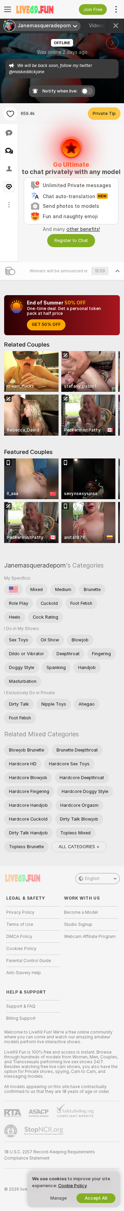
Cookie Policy (72, 1185)
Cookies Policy (21, 948)
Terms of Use (19, 924)
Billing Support (20, 1018)
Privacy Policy (20, 912)
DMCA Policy (19, 936)
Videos (101, 25)
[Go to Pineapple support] (11, 1130)
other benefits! (83, 229)
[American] (13, 589)
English (92, 878)
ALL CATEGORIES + (79, 846)
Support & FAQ (20, 1006)
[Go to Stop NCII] (44, 1131)
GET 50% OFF (46, 324)
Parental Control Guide (28, 960)
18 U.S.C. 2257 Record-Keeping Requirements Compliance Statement (49, 1155)
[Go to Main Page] (38, 9)
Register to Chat (71, 240)
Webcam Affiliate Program (90, 936)
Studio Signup (78, 924)
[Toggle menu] (7, 9)
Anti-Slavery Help (23, 972)
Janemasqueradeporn (35, 565)
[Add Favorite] (10, 113)
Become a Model (81, 912)
